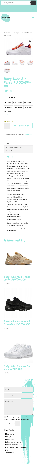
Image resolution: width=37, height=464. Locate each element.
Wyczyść (6, 114)
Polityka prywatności (13, 445)
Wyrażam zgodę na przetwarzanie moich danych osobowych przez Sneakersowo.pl (17, 418)
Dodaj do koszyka (22, 125)
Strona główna (8, 33)
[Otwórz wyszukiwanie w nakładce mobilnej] (18, 3)
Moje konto (9, 434)
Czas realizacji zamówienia (16, 447)
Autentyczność (11, 453)
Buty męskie (16, 33)
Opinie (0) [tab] (9, 151)
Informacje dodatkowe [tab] (13, 147)
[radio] (8, 102)
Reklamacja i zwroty (13, 442)
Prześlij (27, 423)
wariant (11, 98)
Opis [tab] (7, 143)
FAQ (6, 450)
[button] (30, 41)
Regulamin (9, 439)
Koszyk (8, 437)
